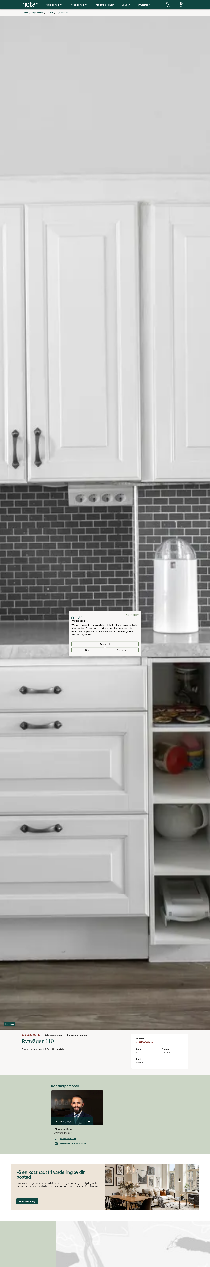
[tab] (30, 4)
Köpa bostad (37, 12)
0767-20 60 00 (68, 1138)
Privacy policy (132, 614)
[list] (78, 1141)
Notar (25, 12)
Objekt (50, 12)
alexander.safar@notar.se (73, 1143)
